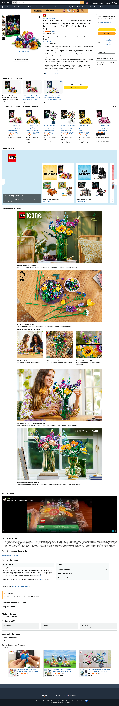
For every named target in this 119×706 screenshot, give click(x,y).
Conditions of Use (37, 701)
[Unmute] (116, 531)
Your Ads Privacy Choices (78, 701)
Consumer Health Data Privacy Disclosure (61, 701)
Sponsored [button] (4, 647)
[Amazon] (6, 2)
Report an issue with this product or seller (56, 74)
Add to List (102, 52)
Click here (42, 579)
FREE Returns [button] (47, 41)
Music (108, 7)
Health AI (9, 7)
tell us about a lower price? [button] (20, 586)
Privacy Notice (46, 701)
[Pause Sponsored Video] (38, 663)
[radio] (3, 16)
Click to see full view (23, 51)
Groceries (54, 7)
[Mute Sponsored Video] (38, 666)
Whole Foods (62, 7)
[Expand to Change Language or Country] (64, 695)
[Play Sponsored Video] (59, 659)
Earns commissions (26, 498)
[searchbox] (48, 2)
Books (78, 7)
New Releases (46, 7)
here (39, 575)
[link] (22, 60)
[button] (3, 7)
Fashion (96, 7)
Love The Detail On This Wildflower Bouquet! (20, 500)
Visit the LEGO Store (49, 18)
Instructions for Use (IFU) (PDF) (10, 555)
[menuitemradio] (113, 531)
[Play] (3, 531)
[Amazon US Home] (43, 696)
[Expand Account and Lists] (102, 3)
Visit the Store (47, 201)
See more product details (51, 70)
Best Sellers (37, 7)
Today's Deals (71, 7)
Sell (91, 7)
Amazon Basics (27, 7)
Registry (102, 7)
